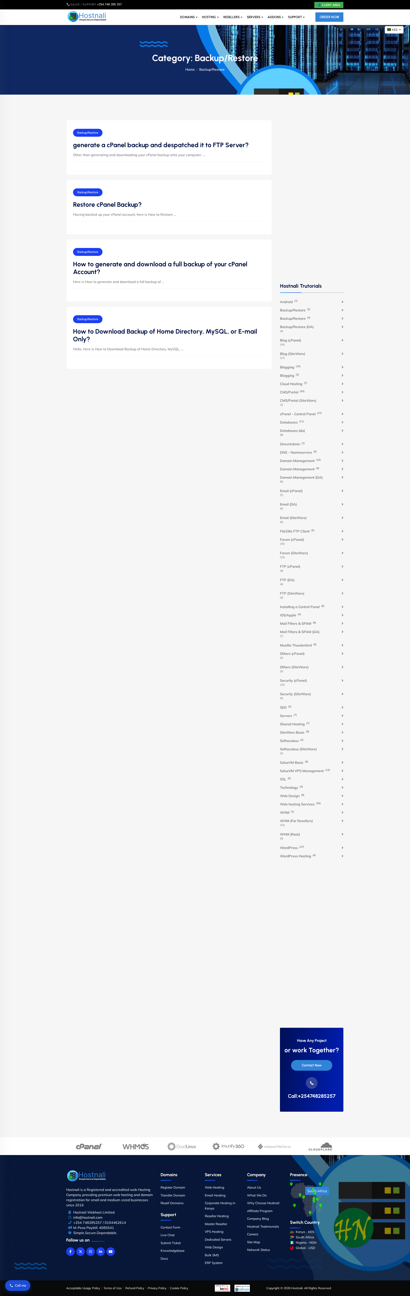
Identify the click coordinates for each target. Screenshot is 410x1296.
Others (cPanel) (292, 653)
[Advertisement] (311, 201)
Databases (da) (292, 430)
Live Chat (167, 1235)
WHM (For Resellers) (296, 821)
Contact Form (170, 1227)
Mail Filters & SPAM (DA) (299, 632)
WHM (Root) (290, 834)
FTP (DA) (287, 580)
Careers (252, 1234)
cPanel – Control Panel (301, 413)
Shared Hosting (294, 723)
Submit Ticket (171, 1243)
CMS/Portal (292, 392)
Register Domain (173, 1187)
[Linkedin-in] (100, 1251)
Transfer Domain (173, 1195)
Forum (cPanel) (292, 539)
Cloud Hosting (293, 383)
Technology (291, 787)
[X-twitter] (80, 1251)
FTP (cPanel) (290, 566)
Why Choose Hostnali (263, 1203)
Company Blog (258, 1219)
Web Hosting (214, 1187)
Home (190, 69)
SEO (285, 707)
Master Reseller (216, 1224)
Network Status (258, 1250)
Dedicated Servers (218, 1239)
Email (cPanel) (291, 491)
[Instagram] (90, 1251)
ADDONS (274, 17)
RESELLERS (231, 17)
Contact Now (312, 1065)
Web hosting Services (300, 804)
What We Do (257, 1195)
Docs (164, 1258)
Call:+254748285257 (311, 1096)
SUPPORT (295, 17)
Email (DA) (288, 504)
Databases (292, 422)
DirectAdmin (292, 443)
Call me (20, 1285)
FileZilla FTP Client (297, 531)
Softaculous (291, 740)
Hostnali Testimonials (263, 1226)
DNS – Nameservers (298, 452)
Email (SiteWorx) (293, 518)
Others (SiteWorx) (294, 667)
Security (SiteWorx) (295, 694)
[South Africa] (317, 1199)
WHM (287, 812)
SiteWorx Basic (294, 732)
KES (396, 30)
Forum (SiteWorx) (294, 553)
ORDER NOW (329, 17)
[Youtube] (110, 1251)
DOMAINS (187, 17)
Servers (288, 715)
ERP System (214, 1263)
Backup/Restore (87, 133)
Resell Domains (172, 1203)
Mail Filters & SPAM (298, 623)
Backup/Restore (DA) (297, 327)
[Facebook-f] (70, 1251)
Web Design (292, 795)
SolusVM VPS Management (305, 770)
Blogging (290, 367)
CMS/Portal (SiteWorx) (298, 400)
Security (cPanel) (293, 680)
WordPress (292, 847)
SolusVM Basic (294, 762)
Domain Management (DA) (301, 477)
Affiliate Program (259, 1211)
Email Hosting (215, 1195)
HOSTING (209, 17)
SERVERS (253, 17)
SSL (285, 779)
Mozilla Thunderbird (298, 645)
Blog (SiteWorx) (292, 354)
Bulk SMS (212, 1255)
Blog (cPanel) (290, 340)
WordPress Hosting (298, 855)
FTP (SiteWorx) (292, 593)
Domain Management (300, 460)
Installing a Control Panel (302, 606)
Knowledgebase (172, 1251)
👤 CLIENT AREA (329, 5)
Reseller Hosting (217, 1216)
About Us (254, 1187)
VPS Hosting (214, 1232)
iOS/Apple (290, 615)
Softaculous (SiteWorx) (298, 749)
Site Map (253, 1242)
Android (288, 301)
